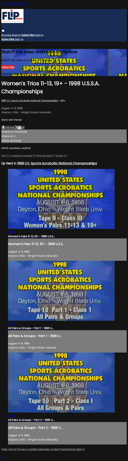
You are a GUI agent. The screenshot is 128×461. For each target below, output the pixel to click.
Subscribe (7, 67)
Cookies (33, 449)
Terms (12, 449)
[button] (3, 31)
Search (17, 35)
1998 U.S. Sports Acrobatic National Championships (30, 100)
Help (4, 449)
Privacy (22, 449)
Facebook (8, 127)
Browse (6, 35)
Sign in (39, 35)
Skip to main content (15, 3)
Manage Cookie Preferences (57, 449)
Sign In (19, 39)
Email (21, 127)
